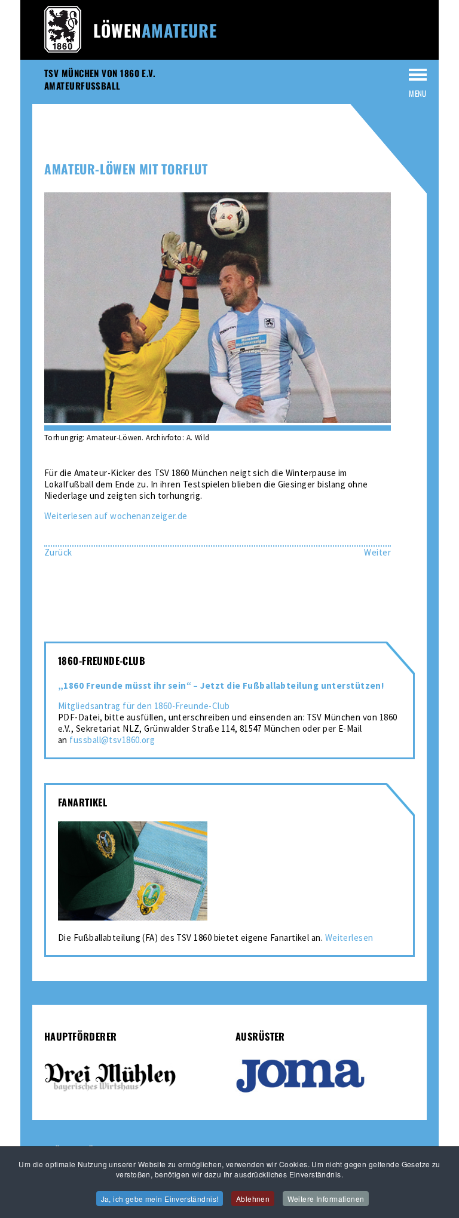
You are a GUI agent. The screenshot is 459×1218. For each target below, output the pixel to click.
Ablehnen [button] (253, 1199)
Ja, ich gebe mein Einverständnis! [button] (160, 1199)
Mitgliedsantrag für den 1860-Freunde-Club (144, 705)
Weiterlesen (349, 937)
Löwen (155, 30)
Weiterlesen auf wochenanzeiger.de (116, 515)
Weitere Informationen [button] (326, 1199)
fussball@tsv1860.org (112, 739)
